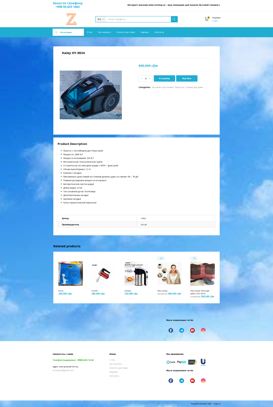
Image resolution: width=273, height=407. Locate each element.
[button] (101, 19)
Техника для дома (194, 87)
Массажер (162, 290)
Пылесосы (179, 87)
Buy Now (186, 78)
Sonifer (94, 290)
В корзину (164, 78)
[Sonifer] (103, 273)
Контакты (159, 32)
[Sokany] (136, 273)
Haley (143, 218)
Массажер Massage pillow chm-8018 (199, 292)
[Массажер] (169, 273)
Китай (144, 224)
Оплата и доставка (125, 32)
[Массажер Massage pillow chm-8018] (202, 273)
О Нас (89, 32)
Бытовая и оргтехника (163, 87)
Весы (60, 290)
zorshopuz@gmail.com (63, 370)
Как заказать (104, 32)
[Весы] (70, 273)
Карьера (145, 32)
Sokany (127, 290)
